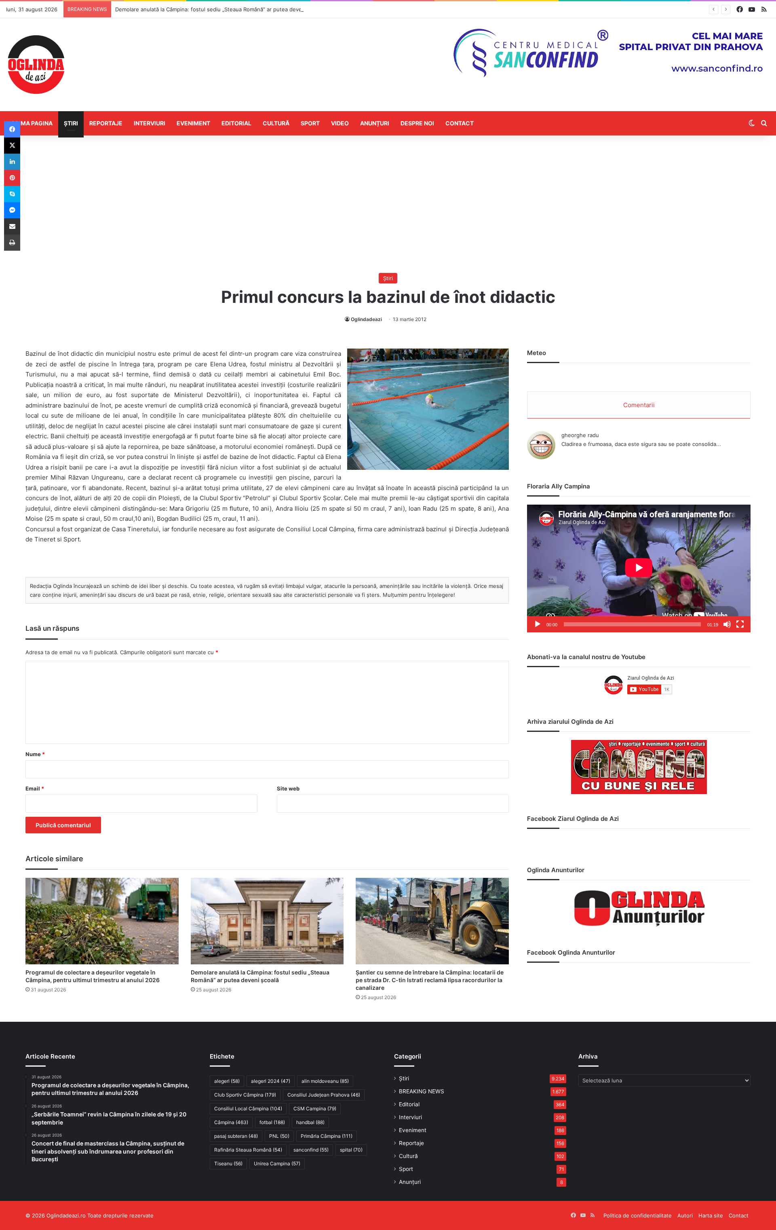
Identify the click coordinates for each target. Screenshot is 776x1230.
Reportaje (105, 123)
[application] (639, 568)
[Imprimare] (12, 243)
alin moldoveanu (325, 1081)
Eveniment (193, 123)
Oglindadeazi (366, 319)
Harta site (710, 1215)
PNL (279, 1136)
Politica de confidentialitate (637, 1215)
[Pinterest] (12, 178)
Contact (459, 123)
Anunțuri (374, 123)
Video (340, 123)
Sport (310, 123)
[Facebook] (12, 129)
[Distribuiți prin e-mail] (12, 226)
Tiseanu (228, 1163)
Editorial (236, 123)
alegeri (227, 1081)
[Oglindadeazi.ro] (36, 64)
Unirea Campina (277, 1163)
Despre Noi (417, 123)
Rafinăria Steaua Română (248, 1150)
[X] (12, 145)
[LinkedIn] (12, 162)
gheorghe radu (580, 435)
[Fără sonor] (727, 624)
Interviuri (149, 123)
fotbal (272, 1122)
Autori (685, 1215)
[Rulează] (538, 624)
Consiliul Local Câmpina (248, 1108)
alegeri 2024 (270, 1081)
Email (34, 788)
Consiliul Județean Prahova (323, 1095)
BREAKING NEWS (421, 1091)
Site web (288, 788)
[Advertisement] (388, 204)
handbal (310, 1122)
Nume (35, 754)
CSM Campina (314, 1108)
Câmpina (231, 1122)
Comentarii (639, 405)
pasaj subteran (236, 1136)
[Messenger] (12, 210)
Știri (71, 123)
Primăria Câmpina (326, 1136)
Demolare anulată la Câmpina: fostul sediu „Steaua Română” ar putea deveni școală (219, 9)
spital (351, 1150)
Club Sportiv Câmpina (245, 1095)
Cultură (276, 123)
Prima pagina (32, 123)
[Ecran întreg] (740, 624)
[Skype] (12, 194)
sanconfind (311, 1150)
